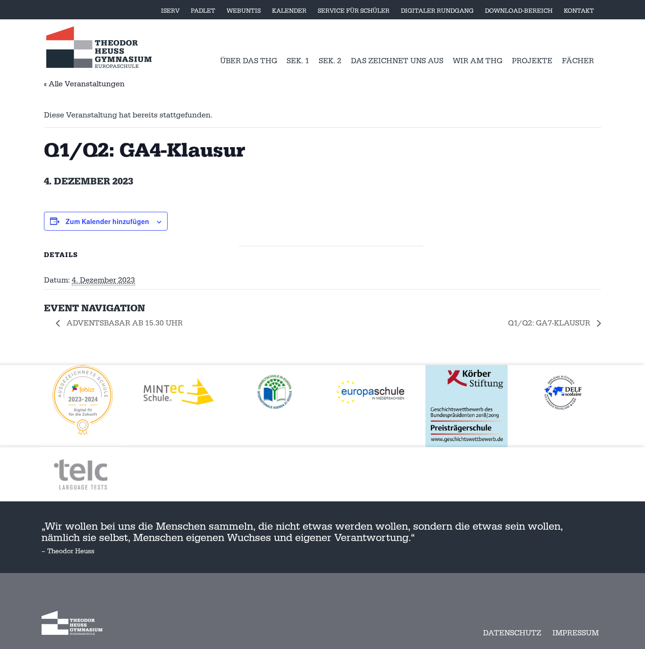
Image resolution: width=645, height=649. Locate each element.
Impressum (575, 633)
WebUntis (244, 11)
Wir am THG (477, 61)
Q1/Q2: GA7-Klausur (550, 323)
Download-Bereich (518, 11)
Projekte (532, 61)
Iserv (170, 11)
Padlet (203, 11)
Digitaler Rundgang (437, 11)
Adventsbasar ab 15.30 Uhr (124, 323)
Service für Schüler (354, 11)
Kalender (289, 11)
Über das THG (248, 61)
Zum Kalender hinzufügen (107, 221)
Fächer (578, 61)
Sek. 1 (298, 61)
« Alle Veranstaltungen (84, 84)
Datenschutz (512, 633)
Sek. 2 (330, 61)
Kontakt (579, 11)
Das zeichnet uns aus (397, 61)
